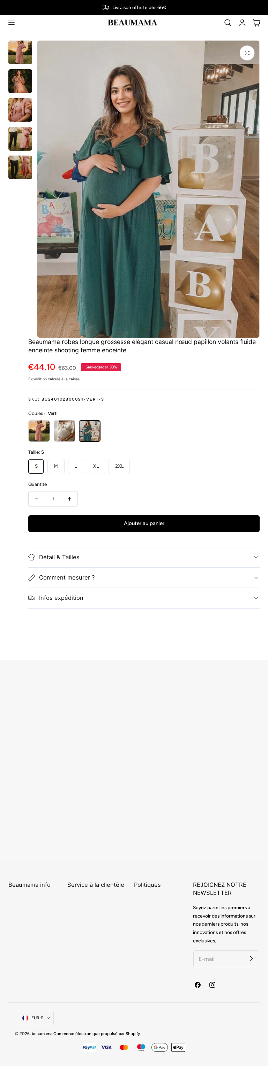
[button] (11, 22)
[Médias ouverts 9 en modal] (247, 52)
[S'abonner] (251, 958)
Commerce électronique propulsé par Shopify (96, 1033)
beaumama (42, 1033)
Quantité (37, 484)
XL (96, 466)
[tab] (20, 52)
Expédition (37, 379)
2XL (119, 466)
